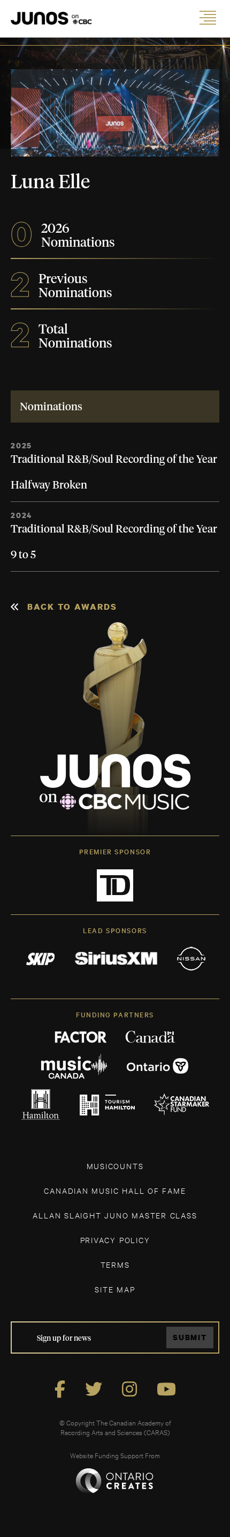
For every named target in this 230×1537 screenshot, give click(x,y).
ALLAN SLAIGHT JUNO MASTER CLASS (115, 1215)
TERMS (115, 1264)
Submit (190, 1337)
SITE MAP (115, 1289)
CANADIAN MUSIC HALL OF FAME (115, 1190)
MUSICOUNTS (115, 1166)
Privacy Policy (115, 1240)
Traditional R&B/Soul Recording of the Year (114, 459)
